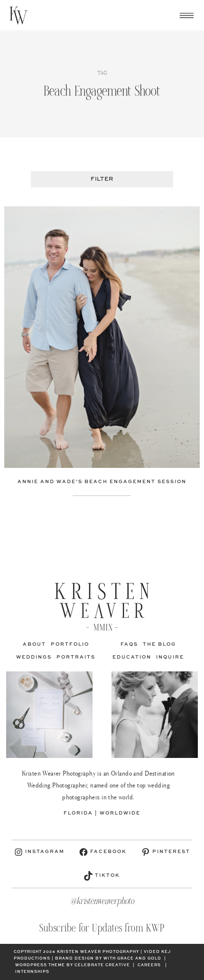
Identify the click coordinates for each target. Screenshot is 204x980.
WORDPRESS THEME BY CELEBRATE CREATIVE (72, 965)
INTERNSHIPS (32, 972)
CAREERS (149, 965)
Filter (102, 179)
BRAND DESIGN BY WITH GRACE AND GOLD (108, 959)
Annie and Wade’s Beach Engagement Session (102, 481)
